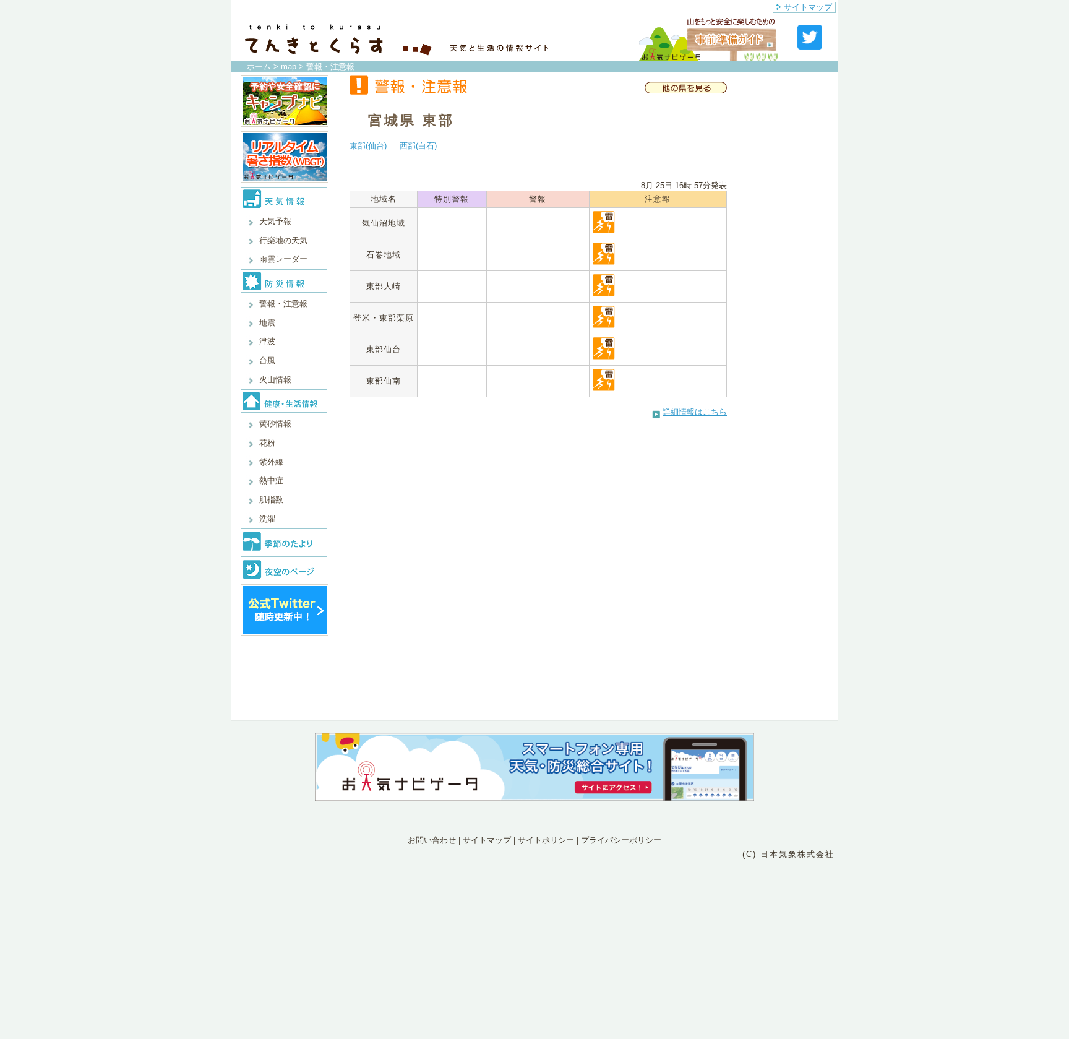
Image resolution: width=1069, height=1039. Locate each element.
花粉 (267, 442)
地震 (267, 322)
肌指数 (271, 499)
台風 (267, 360)
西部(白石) (418, 145)
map (288, 66)
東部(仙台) (368, 145)
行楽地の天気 (283, 240)
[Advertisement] (534, 915)
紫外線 (271, 462)
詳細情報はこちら (695, 411)
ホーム (259, 66)
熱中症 (271, 480)
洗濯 (267, 519)
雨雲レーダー (283, 259)
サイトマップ (808, 7)
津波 (267, 341)
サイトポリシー (546, 840)
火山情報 (275, 379)
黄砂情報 (275, 423)
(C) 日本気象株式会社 (788, 854)
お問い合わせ (432, 840)
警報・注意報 (283, 303)
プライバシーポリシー (621, 840)
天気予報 (275, 221)
